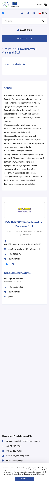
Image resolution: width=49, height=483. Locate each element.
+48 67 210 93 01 (14, 446)
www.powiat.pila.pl (14, 460)
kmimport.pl (14, 258)
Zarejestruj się (24, 38)
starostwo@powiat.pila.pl (17, 455)
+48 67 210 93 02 (14, 451)
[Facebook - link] (7, 264)
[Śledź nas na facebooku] (3, 13)
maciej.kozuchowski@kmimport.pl (24, 249)
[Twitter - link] (13, 264)
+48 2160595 (14, 254)
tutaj (43, 474)
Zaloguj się (26, 30)
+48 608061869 (15, 287)
